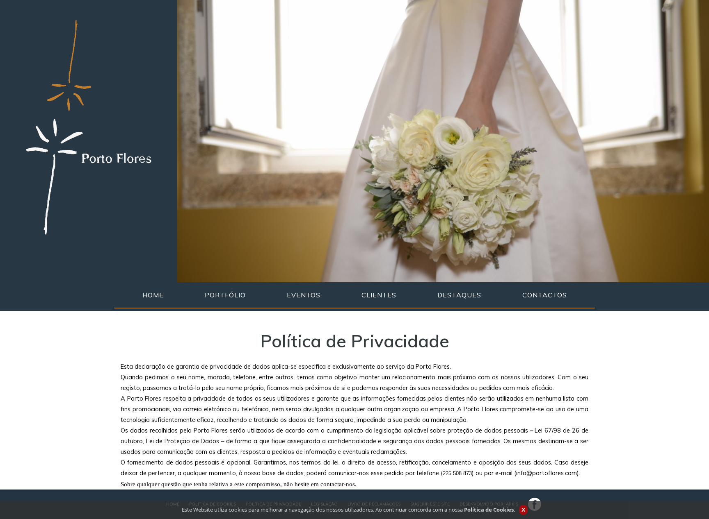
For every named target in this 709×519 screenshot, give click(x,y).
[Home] (88, 126)
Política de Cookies (489, 509)
